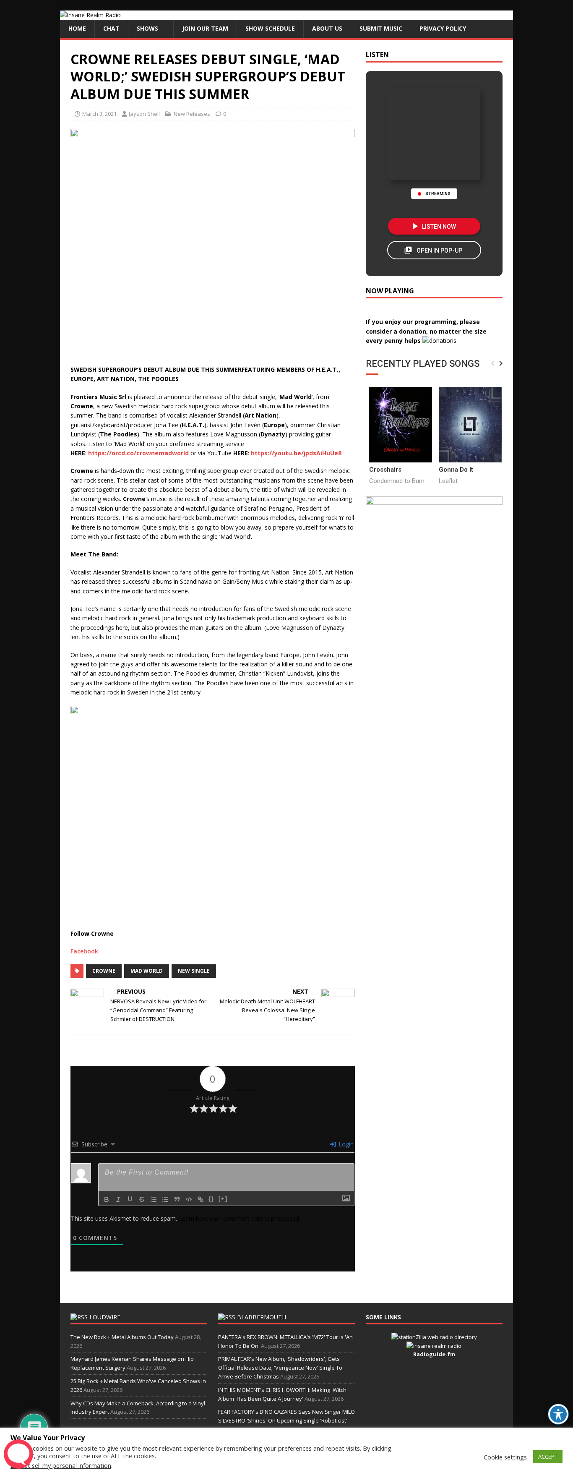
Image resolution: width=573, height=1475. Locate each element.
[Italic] (118, 1199)
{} (211, 1199)
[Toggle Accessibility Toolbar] (558, 1414)
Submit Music (380, 28)
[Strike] (142, 1199)
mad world (146, 970)
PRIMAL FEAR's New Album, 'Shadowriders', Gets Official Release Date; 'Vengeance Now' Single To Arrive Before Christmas (280, 1367)
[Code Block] (189, 1199)
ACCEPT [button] (547, 1456)
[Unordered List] (165, 1199)
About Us (327, 28)
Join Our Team (205, 28)
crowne (103, 970)
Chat (111, 28)
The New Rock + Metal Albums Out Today (122, 1337)
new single (194, 970)
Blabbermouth (261, 1317)
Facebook (84, 951)
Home (77, 28)
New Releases (192, 113)
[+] (223, 1199)
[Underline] (130, 1199)
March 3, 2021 (99, 113)
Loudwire (104, 1317)
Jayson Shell (144, 113)
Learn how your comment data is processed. (239, 1218)
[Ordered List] (153, 1199)
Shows (147, 28)
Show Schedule (270, 28)
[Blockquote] (177, 1199)
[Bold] (106, 1199)
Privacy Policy (442, 28)
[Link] (200, 1199)
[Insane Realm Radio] (90, 15)
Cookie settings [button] (505, 1457)
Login (345, 1144)
